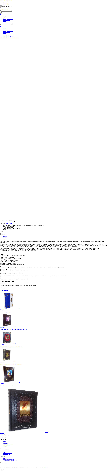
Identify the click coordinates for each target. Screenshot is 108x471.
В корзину (2, 234)
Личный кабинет (6, 3)
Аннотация (5, 237)
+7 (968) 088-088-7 (3, 9)
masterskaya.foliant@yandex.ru (6, 0)
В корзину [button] (2, 309)
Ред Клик (45, 466)
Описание (5, 236)
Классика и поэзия (8, 223)
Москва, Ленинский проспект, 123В (10, 460)
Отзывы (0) (5, 239)
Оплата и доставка (6, 238)
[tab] (55, 236)
